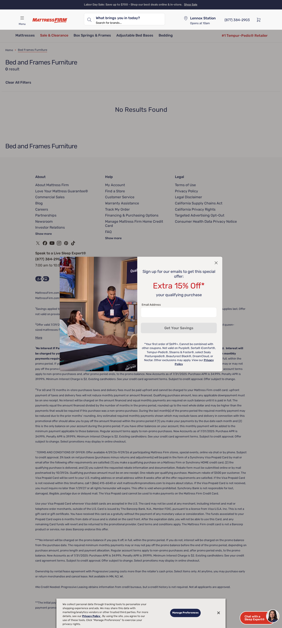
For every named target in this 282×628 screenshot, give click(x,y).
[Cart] (260, 19)
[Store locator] (185, 18)
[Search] (89, 19)
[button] (258, 617)
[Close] (218, 613)
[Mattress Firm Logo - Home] (50, 20)
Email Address (151, 304)
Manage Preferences (185, 612)
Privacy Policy (91, 616)
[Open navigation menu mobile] (22, 18)
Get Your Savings (178, 328)
